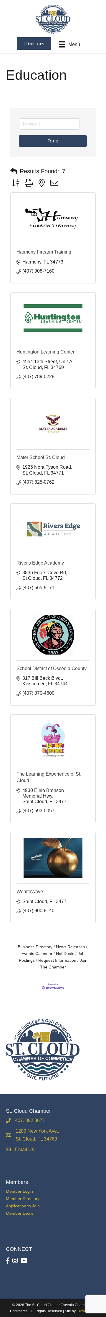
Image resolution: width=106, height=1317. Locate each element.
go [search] (55, 140)
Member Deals (19, 1213)
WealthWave (29, 891)
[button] (13, 171)
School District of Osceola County (51, 668)
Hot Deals (65, 953)
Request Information (57, 960)
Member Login (19, 1191)
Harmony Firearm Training (43, 251)
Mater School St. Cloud (40, 457)
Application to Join (23, 1206)
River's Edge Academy (40, 562)
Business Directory (35, 947)
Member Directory (22, 1198)
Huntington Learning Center (45, 351)
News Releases (70, 947)
